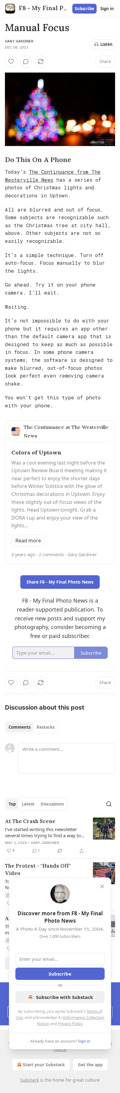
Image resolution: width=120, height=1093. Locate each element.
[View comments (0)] (26, 61)
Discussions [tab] (52, 804)
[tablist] (31, 727)
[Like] (11, 61)
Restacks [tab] (45, 727)
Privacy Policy (70, 1023)
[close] (102, 886)
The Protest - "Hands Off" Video (38, 869)
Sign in (107, 8)
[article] (60, 836)
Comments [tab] (19, 727)
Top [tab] (12, 804)
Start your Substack (44, 1064)
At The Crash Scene (30, 821)
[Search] (109, 804)
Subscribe (84, 8)
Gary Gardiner (19, 41)
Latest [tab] (28, 804)
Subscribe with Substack (64, 997)
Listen (106, 44)
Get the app (90, 1064)
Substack (29, 1080)
